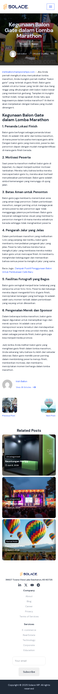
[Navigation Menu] (50, 7)
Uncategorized (13, 456)
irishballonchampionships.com (18, 71)
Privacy (29, 611)
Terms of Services (29, 616)
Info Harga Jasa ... (15, 503)
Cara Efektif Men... (16, 546)
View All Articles (23, 387)
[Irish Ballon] (16, 6)
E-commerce (29, 630)
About (29, 596)
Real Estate (29, 635)
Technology (29, 640)
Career (29, 606)
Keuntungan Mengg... (17, 461)
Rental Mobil (12, 541)
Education (29, 650)
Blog (29, 601)
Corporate (29, 645)
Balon (35, 43)
